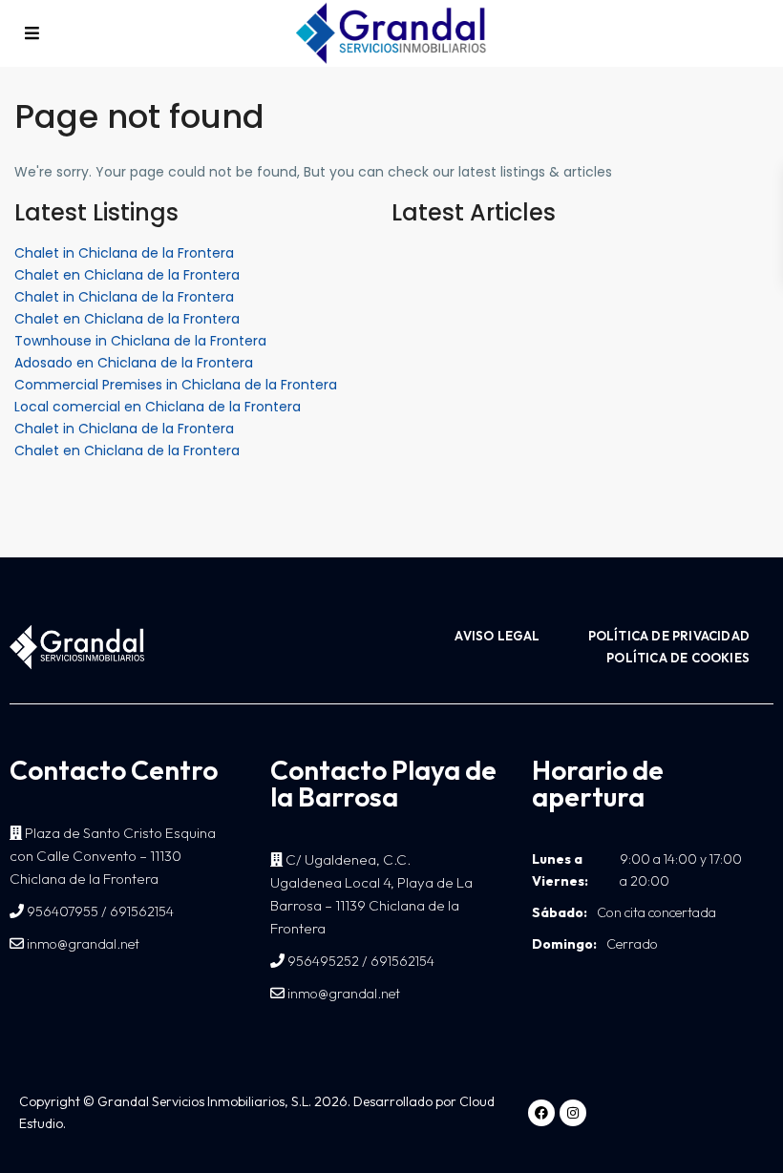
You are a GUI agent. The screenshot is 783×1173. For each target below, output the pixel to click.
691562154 (142, 911)
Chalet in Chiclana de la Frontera (124, 252)
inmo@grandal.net (81, 944)
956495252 (323, 961)
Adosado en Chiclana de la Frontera (133, 362)
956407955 (62, 911)
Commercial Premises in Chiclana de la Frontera (175, 384)
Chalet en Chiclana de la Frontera (127, 274)
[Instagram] (573, 1113)
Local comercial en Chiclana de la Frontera (157, 406)
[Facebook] (541, 1113)
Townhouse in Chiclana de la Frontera (140, 340)
